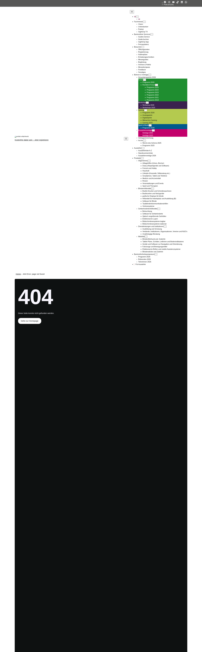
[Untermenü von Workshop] (147, 103)
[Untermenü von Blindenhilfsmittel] (152, 188)
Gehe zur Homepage (29, 321)
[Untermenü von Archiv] (144, 140)
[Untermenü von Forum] (144, 80)
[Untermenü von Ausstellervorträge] (153, 130)
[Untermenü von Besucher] (142, 47)
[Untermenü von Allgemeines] (149, 161)
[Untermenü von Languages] (137, 17)
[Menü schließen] (132, 12)
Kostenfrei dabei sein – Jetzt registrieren (32, 140)
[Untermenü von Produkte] (142, 158)
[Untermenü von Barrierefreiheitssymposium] (155, 254)
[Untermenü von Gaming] (145, 110)
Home (18, 274)
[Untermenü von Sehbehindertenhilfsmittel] (158, 209)
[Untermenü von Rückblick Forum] (156, 85)
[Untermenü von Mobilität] (146, 237)
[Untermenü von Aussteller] (143, 148)
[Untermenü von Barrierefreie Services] (151, 34)
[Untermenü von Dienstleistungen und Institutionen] (165, 226)
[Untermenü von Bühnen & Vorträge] (149, 75)
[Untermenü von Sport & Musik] (150, 125)
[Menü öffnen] (126, 139)
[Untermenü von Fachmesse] (144, 22)
